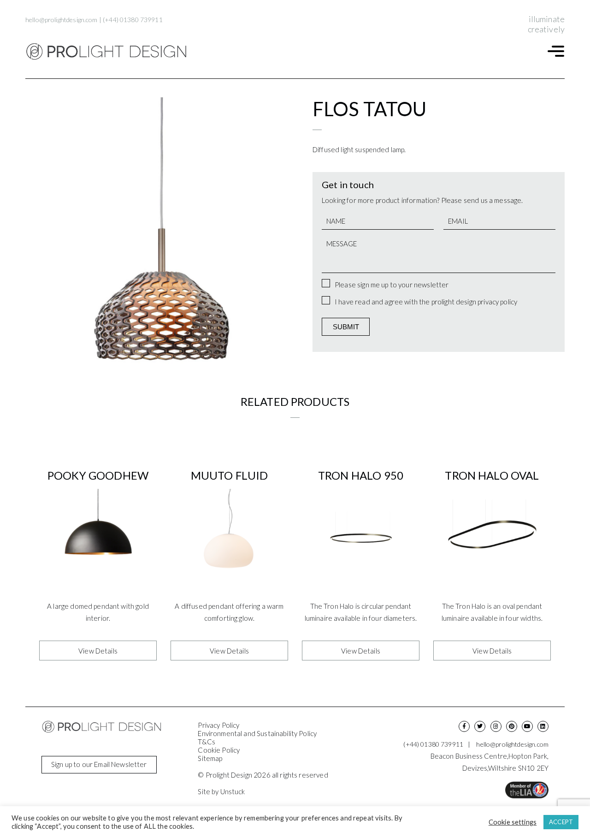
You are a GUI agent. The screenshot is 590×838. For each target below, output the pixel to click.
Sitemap (210, 758)
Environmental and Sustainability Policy (257, 733)
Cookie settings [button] (513, 822)
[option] (160, 232)
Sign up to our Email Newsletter (99, 764)
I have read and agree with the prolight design (426, 301)
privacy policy (497, 301)
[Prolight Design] (106, 51)
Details (98, 650)
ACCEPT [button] (561, 822)
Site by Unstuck (221, 791)
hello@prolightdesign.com (61, 20)
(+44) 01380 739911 (133, 20)
